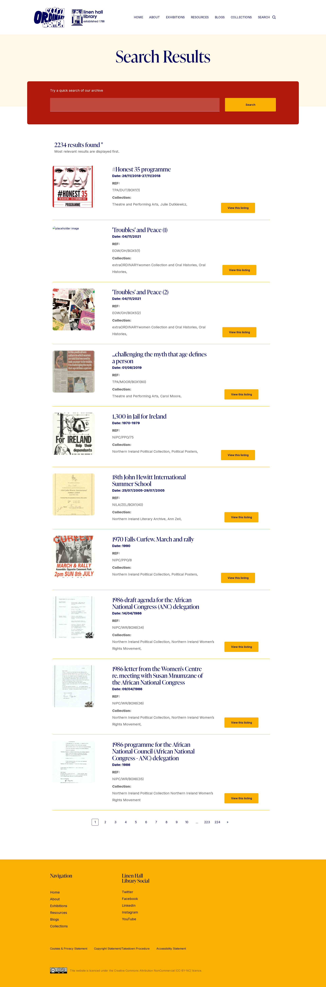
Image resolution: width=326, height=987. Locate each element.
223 (207, 822)
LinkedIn (128, 905)
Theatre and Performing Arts (135, 204)
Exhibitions (175, 17)
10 (186, 822)
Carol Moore (170, 396)
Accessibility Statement (171, 948)
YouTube (129, 919)
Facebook (130, 899)
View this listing (238, 208)
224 (217, 822)
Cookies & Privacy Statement (68, 948)
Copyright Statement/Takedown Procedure (122, 948)
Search (250, 104)
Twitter (127, 892)
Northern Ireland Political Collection (140, 451)
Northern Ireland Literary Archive (139, 519)
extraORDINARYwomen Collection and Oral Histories (154, 265)
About (154, 17)
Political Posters (184, 451)
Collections (241, 17)
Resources (200, 17)
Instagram (130, 912)
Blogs (220, 17)
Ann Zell (174, 519)
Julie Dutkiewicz (173, 204)
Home (138, 17)
